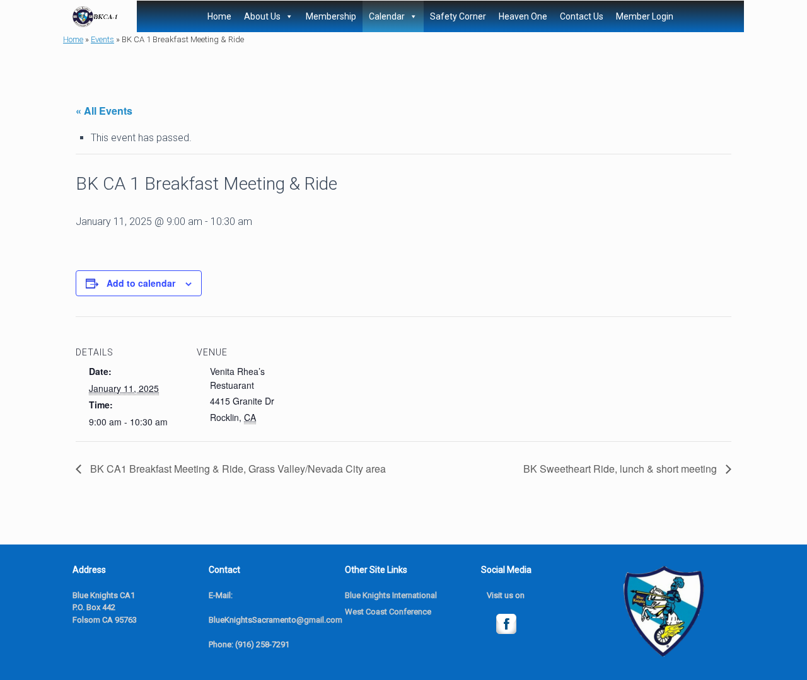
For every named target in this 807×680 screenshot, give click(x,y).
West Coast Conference (388, 611)
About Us (262, 16)
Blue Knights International (391, 595)
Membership (331, 16)
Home (219, 16)
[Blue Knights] (95, 16)
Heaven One (523, 16)
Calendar (387, 16)
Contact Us (581, 16)
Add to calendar (141, 283)
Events (102, 39)
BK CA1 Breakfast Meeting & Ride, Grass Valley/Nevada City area (237, 468)
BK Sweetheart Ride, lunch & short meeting (621, 468)
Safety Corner (458, 16)
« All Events (104, 110)
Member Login (644, 16)
